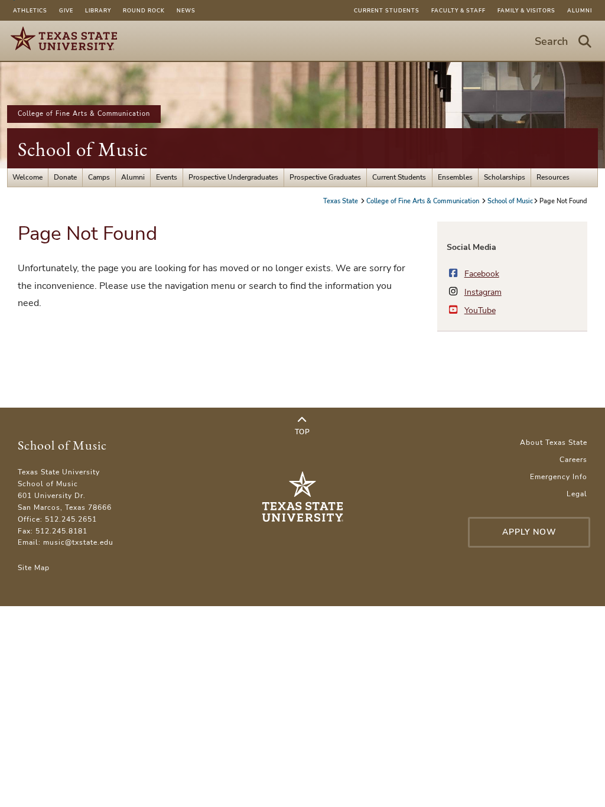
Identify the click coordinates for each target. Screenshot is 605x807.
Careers (573, 459)
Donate (65, 177)
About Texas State (553, 442)
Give (66, 10)
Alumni (579, 10)
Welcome (27, 177)
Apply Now (529, 532)
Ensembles (455, 177)
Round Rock (144, 10)
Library (98, 10)
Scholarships (504, 177)
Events (166, 177)
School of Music (83, 149)
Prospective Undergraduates (233, 177)
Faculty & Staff (458, 10)
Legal (577, 494)
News (186, 10)
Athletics (30, 10)
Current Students (386, 10)
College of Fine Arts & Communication (84, 113)
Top (302, 432)
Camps (99, 177)
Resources (553, 177)
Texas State (341, 201)
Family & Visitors (526, 10)
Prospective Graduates (325, 177)
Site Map (34, 567)
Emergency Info (558, 476)
